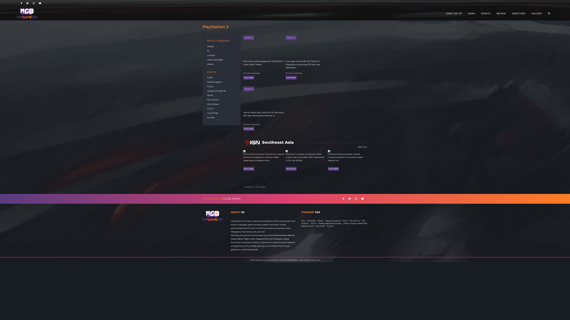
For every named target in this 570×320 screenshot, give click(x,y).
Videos (210, 64)
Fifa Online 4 (213, 104)
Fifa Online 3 (213, 100)
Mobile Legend (214, 82)
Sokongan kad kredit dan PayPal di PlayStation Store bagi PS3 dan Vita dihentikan (303, 64)
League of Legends (216, 91)
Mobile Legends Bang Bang (330, 223)
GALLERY (537, 13)
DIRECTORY (518, 13)
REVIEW (501, 13)
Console (211, 55)
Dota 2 (210, 86)
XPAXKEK (311, 221)
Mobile (210, 46)
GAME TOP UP (454, 13)
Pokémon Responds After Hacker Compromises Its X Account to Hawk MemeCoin (345, 157)
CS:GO (210, 108)
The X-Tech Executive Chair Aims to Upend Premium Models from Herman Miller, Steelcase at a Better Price (263, 157)
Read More (249, 78)
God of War (320, 226)
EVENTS (485, 13)
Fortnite (211, 117)
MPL (303, 221)
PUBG (210, 77)
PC (208, 51)
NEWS (471, 13)
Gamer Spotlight (215, 60)
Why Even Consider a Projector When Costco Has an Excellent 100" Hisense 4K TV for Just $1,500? (305, 157)
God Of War (212, 113)
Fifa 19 (210, 95)
